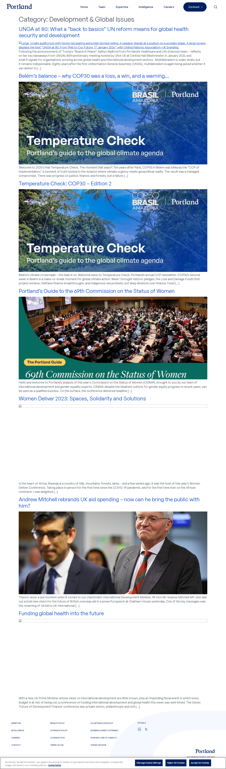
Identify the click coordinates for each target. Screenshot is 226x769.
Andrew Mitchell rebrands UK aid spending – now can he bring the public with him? (109, 502)
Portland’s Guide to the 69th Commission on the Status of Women (97, 291)
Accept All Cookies (200, 762)
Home (84, 7)
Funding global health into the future (61, 613)
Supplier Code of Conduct (103, 738)
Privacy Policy (57, 723)
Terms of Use (57, 745)
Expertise (122, 7)
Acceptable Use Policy (101, 723)
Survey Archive (98, 745)
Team (101, 7)
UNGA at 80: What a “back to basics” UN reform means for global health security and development (104, 32)
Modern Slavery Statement (104, 730)
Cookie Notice (57, 738)
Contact (16, 745)
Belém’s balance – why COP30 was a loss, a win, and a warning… (94, 75)
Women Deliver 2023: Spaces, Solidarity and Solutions (82, 398)
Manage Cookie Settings (149, 762)
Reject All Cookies (176, 762)
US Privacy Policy (59, 730)
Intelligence (146, 7)
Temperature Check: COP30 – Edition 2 (65, 183)
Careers (169, 7)
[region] (113, 763)
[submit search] (215, 7)
